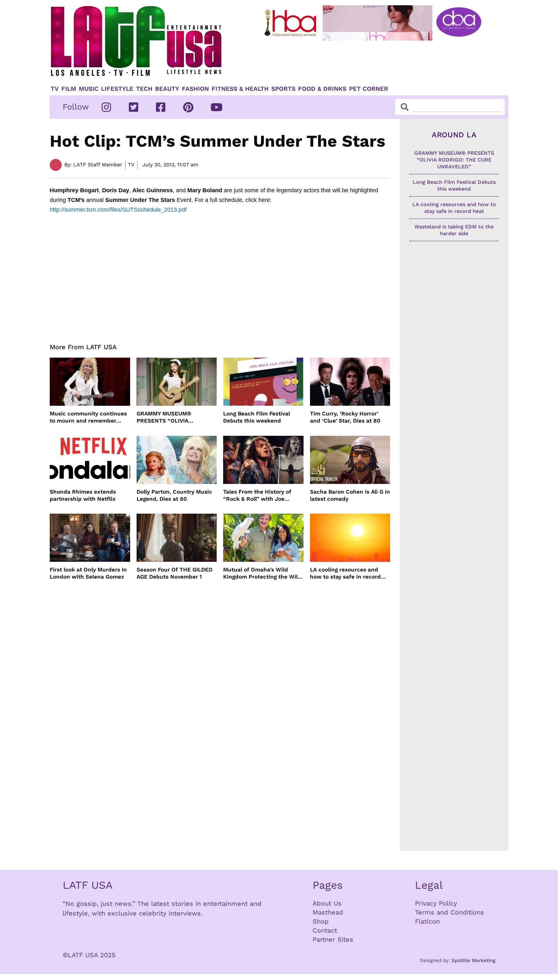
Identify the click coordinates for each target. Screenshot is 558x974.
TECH (144, 89)
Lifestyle (117, 89)
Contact (325, 930)
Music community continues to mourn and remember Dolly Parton (88, 417)
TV (55, 89)
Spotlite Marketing (473, 960)
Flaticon (427, 921)
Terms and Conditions (449, 912)
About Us (327, 903)
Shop (321, 921)
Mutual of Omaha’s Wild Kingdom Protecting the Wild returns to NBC (262, 573)
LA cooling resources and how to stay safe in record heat (345, 573)
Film (68, 89)
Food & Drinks (322, 89)
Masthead (328, 912)
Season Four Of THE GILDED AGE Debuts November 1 (174, 573)
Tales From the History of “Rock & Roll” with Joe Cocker (257, 495)
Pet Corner (368, 89)
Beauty (167, 89)
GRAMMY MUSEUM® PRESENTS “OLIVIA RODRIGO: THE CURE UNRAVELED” (165, 417)
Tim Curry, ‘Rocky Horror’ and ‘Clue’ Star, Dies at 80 (345, 417)
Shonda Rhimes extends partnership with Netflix (83, 495)
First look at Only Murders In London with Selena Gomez (88, 573)
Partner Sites (333, 939)
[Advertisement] (378, 60)
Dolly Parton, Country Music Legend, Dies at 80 (174, 495)
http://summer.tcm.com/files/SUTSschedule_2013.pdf (118, 209)
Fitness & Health (240, 89)
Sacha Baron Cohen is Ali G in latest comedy (350, 495)
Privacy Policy (436, 903)
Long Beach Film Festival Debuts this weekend (256, 417)
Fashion (195, 89)
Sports (283, 89)
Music (88, 89)
